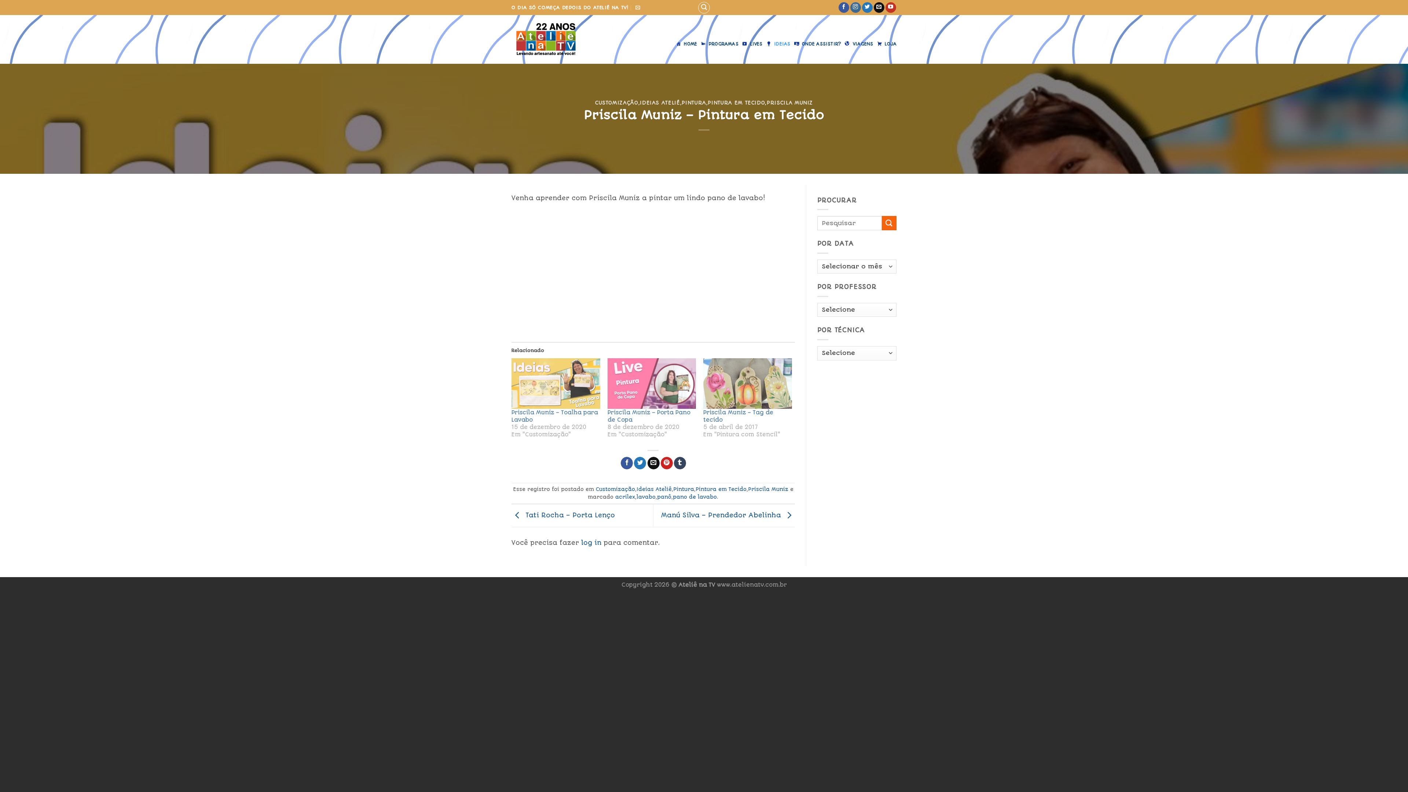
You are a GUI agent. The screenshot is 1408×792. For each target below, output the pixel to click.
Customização (616, 103)
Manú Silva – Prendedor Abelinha (722, 515)
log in (591, 542)
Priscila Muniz (790, 103)
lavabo (646, 497)
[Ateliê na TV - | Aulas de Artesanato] (551, 39)
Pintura (694, 103)
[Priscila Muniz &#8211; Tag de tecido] (747, 383)
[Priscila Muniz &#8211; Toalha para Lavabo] (555, 383)
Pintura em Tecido (736, 103)
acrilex (625, 497)
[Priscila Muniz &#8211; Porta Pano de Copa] (652, 383)
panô (664, 497)
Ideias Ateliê (660, 103)
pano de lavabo (695, 497)
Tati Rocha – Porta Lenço (569, 515)
